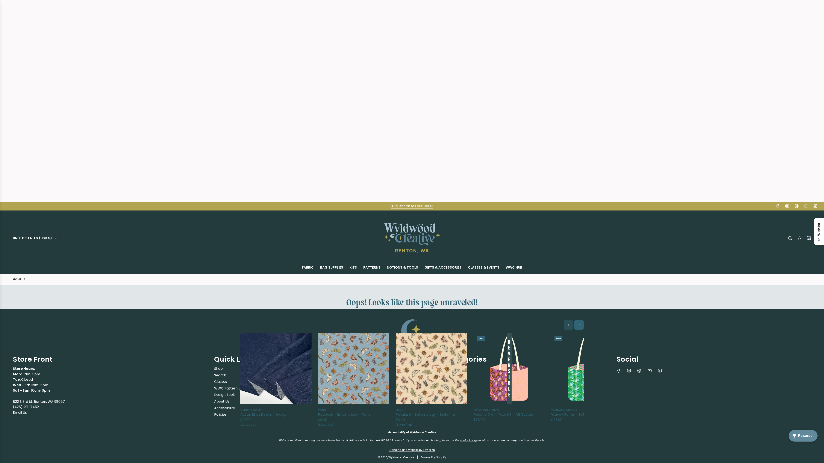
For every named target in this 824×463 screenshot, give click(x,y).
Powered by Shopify (433, 457)
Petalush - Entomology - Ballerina (425, 414)
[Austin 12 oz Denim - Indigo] (276, 368)
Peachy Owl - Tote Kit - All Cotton (503, 414)
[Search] (790, 238)
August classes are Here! (412, 206)
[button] (568, 325)
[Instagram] (787, 206)
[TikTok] (815, 206)
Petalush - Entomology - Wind (344, 414)
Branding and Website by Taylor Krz (412, 450)
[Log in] (799, 238)
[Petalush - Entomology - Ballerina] (431, 368)
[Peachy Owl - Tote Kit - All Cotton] (509, 368)
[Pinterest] (796, 206)
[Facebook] (777, 206)
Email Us (20, 412)
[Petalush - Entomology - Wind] (353, 368)
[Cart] (809, 238)
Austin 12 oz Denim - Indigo (263, 414)
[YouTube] (806, 206)
